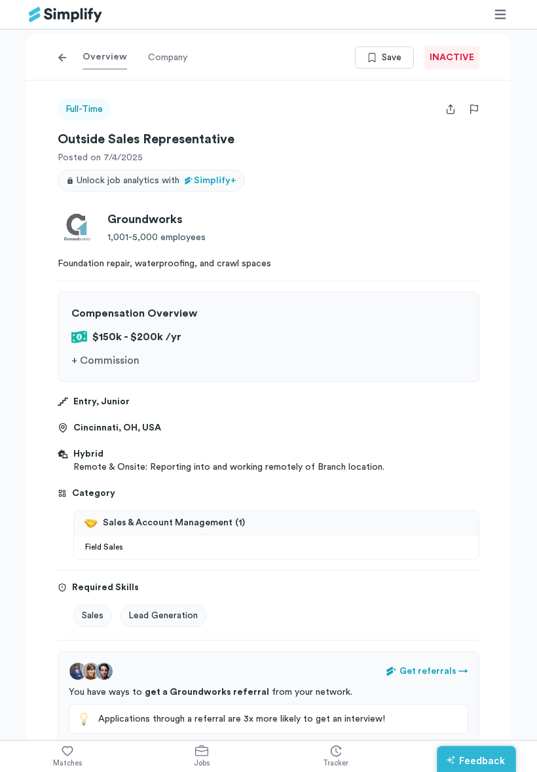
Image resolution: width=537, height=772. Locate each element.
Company (167, 57)
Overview (105, 56)
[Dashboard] (65, 15)
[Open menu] (500, 14)
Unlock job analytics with (156, 180)
